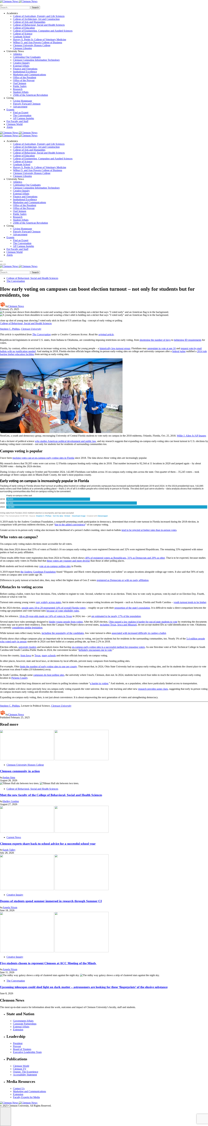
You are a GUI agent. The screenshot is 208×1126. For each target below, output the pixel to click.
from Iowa (25, 655)
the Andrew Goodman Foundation (38, 571)
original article (106, 334)
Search (35, 7)
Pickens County (19, 677)
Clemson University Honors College (31, 45)
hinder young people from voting (66, 621)
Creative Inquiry (21, 62)
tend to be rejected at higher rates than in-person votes (149, 530)
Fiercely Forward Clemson (26, 103)
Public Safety (20, 86)
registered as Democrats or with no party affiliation (123, 580)
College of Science (22, 33)
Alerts (9, 127)
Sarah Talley (9, 849)
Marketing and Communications (29, 74)
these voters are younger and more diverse (68, 560)
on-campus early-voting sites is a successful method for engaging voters (108, 647)
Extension (18, 1029)
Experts (10, 109)
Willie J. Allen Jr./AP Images (191, 435)
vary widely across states (48, 602)
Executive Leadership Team (27, 1052)
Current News (13, 837)
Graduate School (21, 36)
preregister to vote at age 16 (161, 348)
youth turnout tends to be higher (190, 602)
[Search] (1, 261)
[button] (1, 264)
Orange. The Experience (25, 1071)
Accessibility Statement (25, 1074)
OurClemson (19, 83)
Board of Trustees (22, 1049)
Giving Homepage (22, 100)
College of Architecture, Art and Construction (36, 19)
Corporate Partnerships (24, 1023)
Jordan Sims (9, 777)
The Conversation (22, 115)
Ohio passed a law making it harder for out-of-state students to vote (143, 621)
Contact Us (19, 1088)
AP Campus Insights (23, 118)
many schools (49, 655)
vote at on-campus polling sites (55, 566)
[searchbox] (15, 7)
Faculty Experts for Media (26, 1097)
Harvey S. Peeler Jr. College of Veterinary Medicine (39, 39)
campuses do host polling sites (48, 675)
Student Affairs (20, 92)
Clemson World (14, 124)
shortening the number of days (155, 340)
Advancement (20, 106)
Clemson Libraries (22, 48)
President (17, 1043)
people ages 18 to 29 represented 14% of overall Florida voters (54, 607)
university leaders (27, 647)
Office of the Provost (23, 80)
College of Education (24, 27)
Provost (17, 1046)
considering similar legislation (27, 627)
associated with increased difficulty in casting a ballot (139, 633)
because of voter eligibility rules (62, 610)
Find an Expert (20, 112)
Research (17, 89)
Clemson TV (19, 1068)
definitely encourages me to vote (95, 650)
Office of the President (24, 77)
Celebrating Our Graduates (27, 57)
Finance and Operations (25, 68)
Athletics (17, 54)
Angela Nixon (10, 907)
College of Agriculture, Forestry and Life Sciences (39, 16)
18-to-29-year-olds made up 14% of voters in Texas (45, 616)
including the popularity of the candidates (63, 633)
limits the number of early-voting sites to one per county (48, 666)
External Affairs (21, 65)
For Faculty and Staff (17, 121)
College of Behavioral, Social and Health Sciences (39, 25)
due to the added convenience (70, 524)
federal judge (179, 351)
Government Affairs (23, 1020)
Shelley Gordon (11, 801)
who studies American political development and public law (65, 441)
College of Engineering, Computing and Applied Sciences (42, 30)
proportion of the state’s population (132, 607)
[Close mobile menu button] (1, 5)
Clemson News (16, 306)
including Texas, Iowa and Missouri (118, 624)
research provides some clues (153, 689)
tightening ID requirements (187, 340)
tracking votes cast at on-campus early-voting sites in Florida (43, 457)
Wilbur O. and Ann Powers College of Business (37, 42)
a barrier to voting (99, 683)
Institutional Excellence (25, 71)
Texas (37, 655)
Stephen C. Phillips (10, 329)
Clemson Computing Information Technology (36, 60)
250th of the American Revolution (30, 95)
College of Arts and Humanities (29, 22)
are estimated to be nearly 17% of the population (116, 616)
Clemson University (31, 329)
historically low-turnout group (115, 348)
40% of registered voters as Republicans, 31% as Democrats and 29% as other (125, 557)
